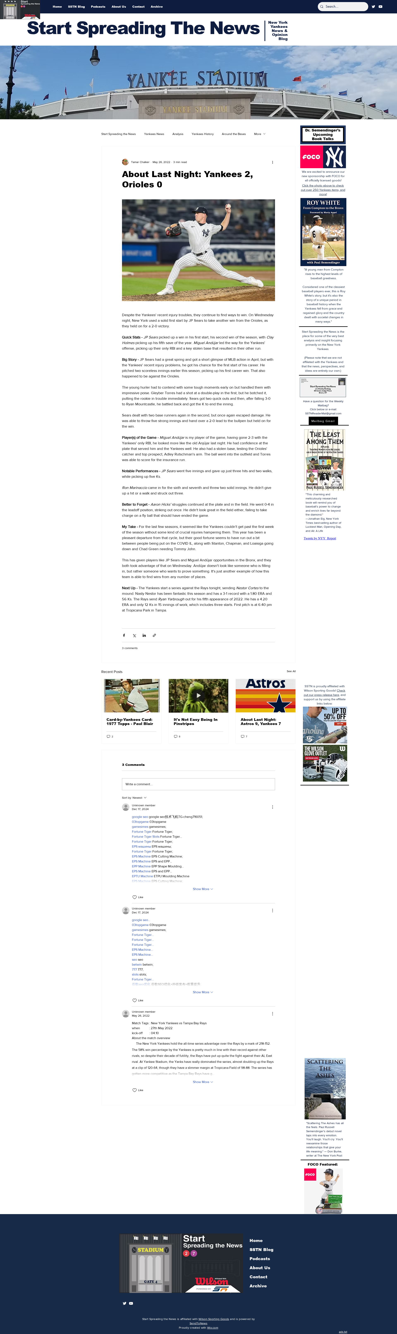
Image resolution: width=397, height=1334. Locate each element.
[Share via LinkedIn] (144, 635)
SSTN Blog (261, 1249)
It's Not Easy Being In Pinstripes (196, 722)
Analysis (177, 134)
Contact (258, 1277)
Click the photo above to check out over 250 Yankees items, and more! (323, 190)
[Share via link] (154, 635)
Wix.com (212, 1327)
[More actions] (272, 162)
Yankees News (154, 134)
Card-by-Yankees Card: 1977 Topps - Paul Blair (129, 722)
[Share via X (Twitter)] (134, 635)
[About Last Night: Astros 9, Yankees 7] (265, 695)
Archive (258, 1286)
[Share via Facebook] (124, 635)
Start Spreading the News (118, 134)
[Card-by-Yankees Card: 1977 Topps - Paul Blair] (131, 695)
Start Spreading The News (143, 28)
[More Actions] (272, 807)
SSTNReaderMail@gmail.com (323, 413)
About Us (260, 1267)
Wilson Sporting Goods (213, 1319)
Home (256, 1240)
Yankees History (203, 134)
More (257, 134)
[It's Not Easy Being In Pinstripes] (198, 695)
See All (291, 671)
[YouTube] (380, 6)
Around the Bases (234, 134)
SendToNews (198, 1323)
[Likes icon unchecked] (134, 897)
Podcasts (260, 1258)
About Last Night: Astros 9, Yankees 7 (261, 722)
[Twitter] (373, 6)
